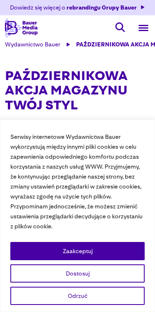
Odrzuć (78, 296)
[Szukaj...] (120, 28)
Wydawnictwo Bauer (32, 44)
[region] (77, 215)
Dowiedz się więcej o (73, 7)
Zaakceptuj (78, 251)
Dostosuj (78, 273)
